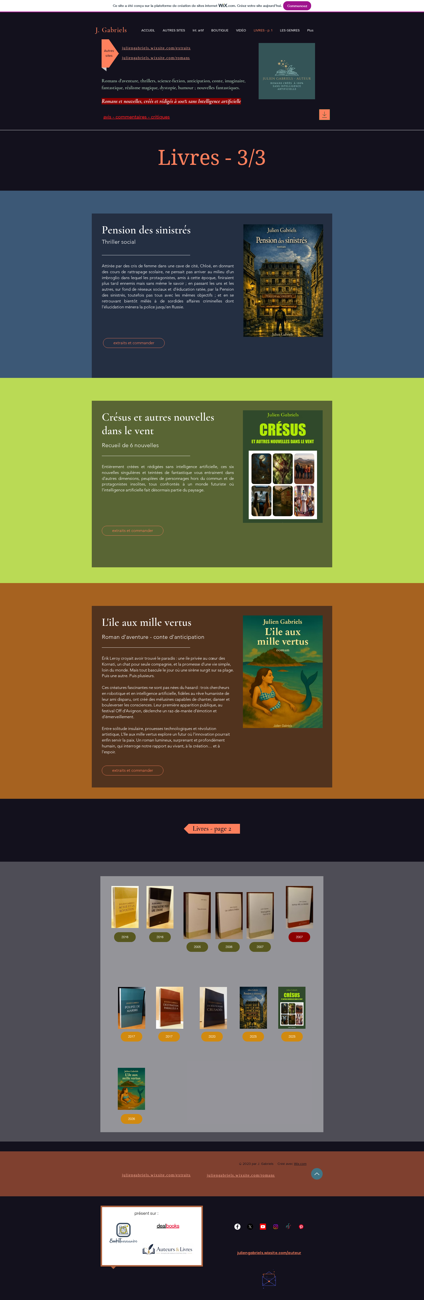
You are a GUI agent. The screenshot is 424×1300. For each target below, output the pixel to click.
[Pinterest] (301, 1227)
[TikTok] (288, 1227)
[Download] (324, 114)
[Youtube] (263, 1227)
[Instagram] (276, 1227)
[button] (125, 937)
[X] (250, 1227)
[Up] (317, 1174)
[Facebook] (237, 1227)
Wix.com (300, 1164)
